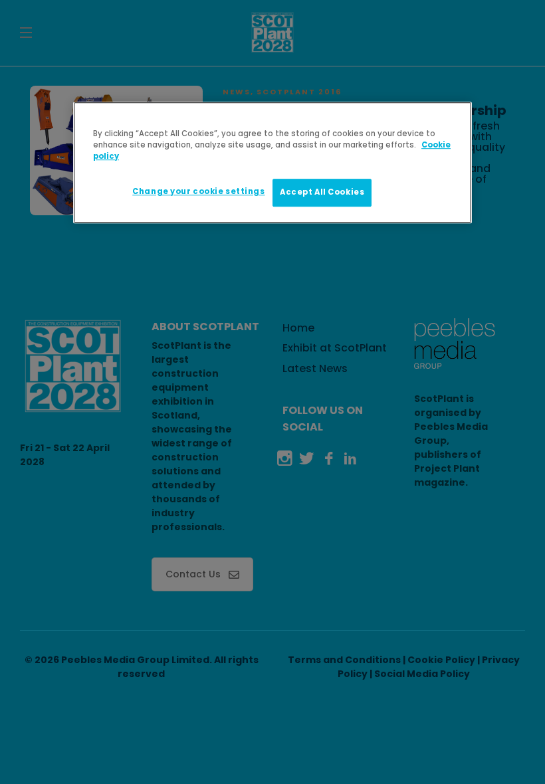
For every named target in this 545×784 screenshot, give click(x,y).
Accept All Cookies (322, 192)
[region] (272, 162)
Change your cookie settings (198, 191)
